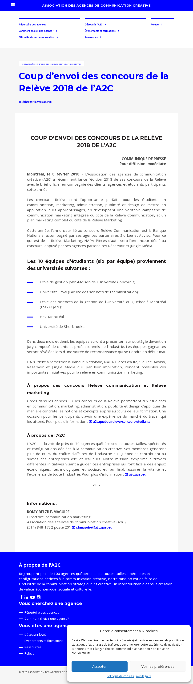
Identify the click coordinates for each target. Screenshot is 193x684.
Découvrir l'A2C (93, 24)
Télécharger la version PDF (35, 102)
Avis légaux (143, 676)
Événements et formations (100, 31)
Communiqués (28, 64)
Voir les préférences (157, 666)
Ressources (91, 37)
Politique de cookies (120, 676)
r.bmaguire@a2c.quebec (94, 527)
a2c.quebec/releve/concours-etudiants (121, 422)
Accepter (99, 666)
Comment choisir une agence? (36, 31)
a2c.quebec (137, 474)
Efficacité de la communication (36, 37)
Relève (155, 24)
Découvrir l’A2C (35, 634)
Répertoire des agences (32, 24)
